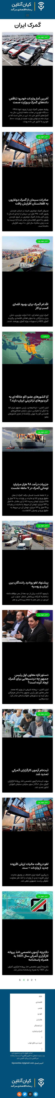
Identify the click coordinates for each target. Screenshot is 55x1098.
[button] (27, 15)
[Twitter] (24, 1094)
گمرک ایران (27, 25)
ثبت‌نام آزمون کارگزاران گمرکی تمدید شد (30, 772)
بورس (40, 1008)
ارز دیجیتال (38, 1025)
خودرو (40, 1013)
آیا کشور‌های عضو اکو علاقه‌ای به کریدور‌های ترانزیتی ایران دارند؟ (28, 398)
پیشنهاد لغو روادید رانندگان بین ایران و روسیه (28, 584)
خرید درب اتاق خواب (35, 1043)
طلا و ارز (39, 1019)
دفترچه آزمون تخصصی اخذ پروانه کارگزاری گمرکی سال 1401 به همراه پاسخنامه (27, 955)
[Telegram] (35, 1094)
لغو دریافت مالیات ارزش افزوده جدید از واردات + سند (29, 865)
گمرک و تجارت (37, 1031)
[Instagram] (30, 1094)
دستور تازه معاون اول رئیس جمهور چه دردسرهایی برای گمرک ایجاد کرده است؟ (28, 678)
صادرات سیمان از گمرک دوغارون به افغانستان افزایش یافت (28, 201)
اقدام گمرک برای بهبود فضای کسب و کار (30, 306)
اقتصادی (39, 1002)
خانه (40, 996)
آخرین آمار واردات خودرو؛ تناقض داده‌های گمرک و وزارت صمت (28, 100)
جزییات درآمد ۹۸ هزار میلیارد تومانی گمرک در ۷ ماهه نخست (29, 486)
